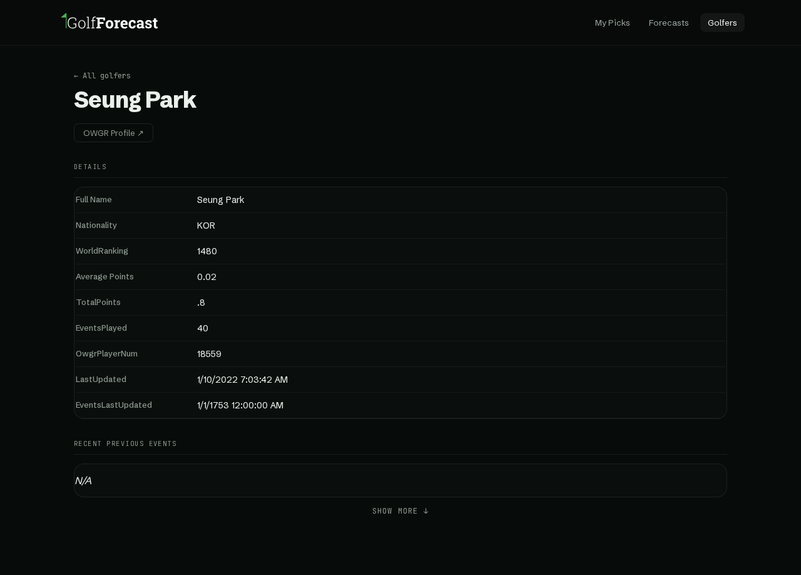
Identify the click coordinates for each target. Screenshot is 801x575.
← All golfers (102, 76)
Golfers (722, 23)
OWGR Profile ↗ (113, 133)
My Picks (612, 23)
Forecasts (669, 23)
